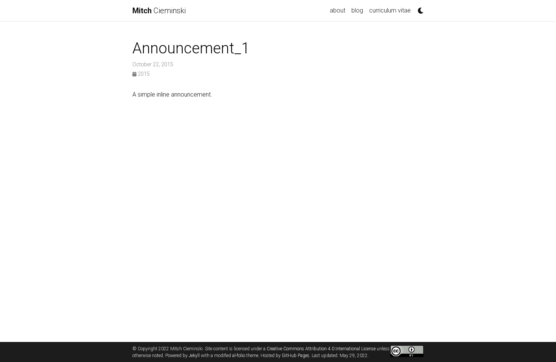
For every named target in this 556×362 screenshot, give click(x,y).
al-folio (238, 355)
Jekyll (194, 355)
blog (357, 10)
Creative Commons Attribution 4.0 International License (321, 348)
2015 (143, 74)
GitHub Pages (295, 355)
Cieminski (159, 10)
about (337, 10)
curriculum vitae (390, 10)
